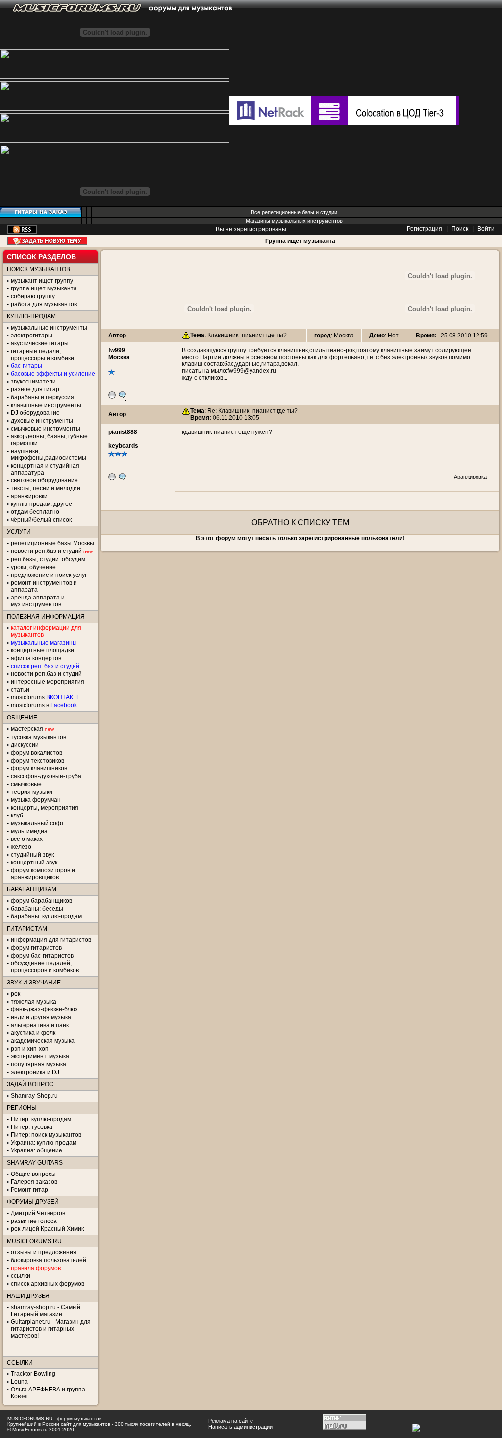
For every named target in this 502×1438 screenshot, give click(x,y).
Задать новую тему (47, 241)
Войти (486, 228)
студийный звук (32, 854)
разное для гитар (35, 389)
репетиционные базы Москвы (52, 543)
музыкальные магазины (44, 642)
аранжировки (29, 496)
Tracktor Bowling (33, 1373)
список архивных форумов (47, 1283)
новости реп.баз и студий (46, 674)
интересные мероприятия (47, 681)
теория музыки (31, 792)
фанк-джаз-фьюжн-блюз (44, 1009)
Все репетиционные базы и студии (294, 212)
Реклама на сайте (230, 1421)
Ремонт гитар (29, 1189)
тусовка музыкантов (38, 737)
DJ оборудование (35, 412)
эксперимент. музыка (40, 1056)
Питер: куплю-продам (41, 1119)
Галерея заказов (34, 1181)
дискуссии (25, 745)
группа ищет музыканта (44, 288)
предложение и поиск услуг (49, 575)
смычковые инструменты (45, 428)
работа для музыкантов (44, 304)
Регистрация (424, 228)
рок (15, 993)
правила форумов (36, 1268)
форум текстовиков (37, 760)
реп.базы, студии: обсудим (48, 559)
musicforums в (44, 705)
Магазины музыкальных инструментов (294, 221)
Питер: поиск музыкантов (46, 1134)
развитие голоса (34, 1221)
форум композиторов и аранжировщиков (43, 874)
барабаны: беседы (37, 908)
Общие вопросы (33, 1174)
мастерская (27, 728)
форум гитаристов (36, 947)
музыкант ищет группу (42, 280)
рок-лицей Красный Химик (47, 1228)
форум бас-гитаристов (42, 955)
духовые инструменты (42, 420)
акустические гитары (40, 343)
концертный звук (34, 862)
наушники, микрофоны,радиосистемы (48, 454)
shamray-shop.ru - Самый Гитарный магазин (45, 1311)
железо (21, 846)
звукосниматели (33, 381)
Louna (19, 1381)
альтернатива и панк (40, 1025)
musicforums (45, 697)
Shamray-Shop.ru (34, 1095)
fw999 (116, 350)
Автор (117, 335)
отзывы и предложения (43, 1252)
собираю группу (33, 296)
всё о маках (27, 839)
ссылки (20, 1275)
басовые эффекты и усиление (53, 373)
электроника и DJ (35, 1072)
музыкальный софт (37, 823)
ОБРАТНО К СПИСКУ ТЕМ (300, 522)
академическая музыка (43, 1040)
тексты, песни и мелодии (45, 488)
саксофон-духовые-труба (46, 776)
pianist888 (122, 432)
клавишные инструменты (46, 405)
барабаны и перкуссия (42, 397)
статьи (20, 689)
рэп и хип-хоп (30, 1048)
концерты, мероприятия (44, 807)
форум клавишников (39, 768)
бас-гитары (26, 365)
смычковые (26, 784)
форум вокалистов (36, 752)
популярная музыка (38, 1064)
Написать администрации (240, 1427)
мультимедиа (29, 831)
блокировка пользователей (48, 1260)
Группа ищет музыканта (300, 241)
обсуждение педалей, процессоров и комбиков (45, 967)
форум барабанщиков (41, 900)
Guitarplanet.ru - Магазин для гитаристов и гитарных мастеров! (51, 1328)
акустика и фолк (33, 1033)
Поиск (460, 228)
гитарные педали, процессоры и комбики (42, 354)
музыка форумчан (36, 799)
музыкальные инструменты (49, 327)
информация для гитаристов (51, 939)
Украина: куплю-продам (43, 1142)
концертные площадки (42, 650)
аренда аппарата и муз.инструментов (38, 601)
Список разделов (41, 257)
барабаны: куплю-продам (46, 916)
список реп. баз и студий (45, 666)
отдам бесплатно (35, 511)
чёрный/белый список (41, 519)
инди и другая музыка (41, 1017)
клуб (17, 815)
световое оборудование (44, 480)
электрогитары (31, 335)
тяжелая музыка (33, 1001)
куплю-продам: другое (41, 504)
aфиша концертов (36, 658)
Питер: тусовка (31, 1127)
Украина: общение (36, 1150)
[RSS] (22, 231)
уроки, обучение (33, 567)
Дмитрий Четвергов (38, 1213)
